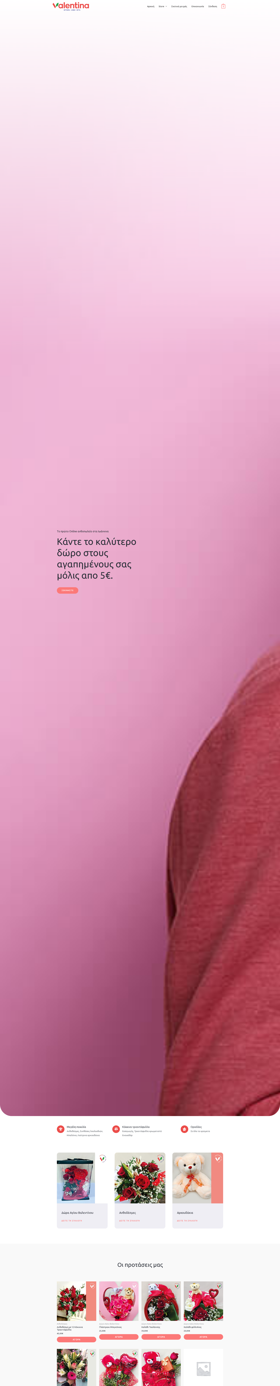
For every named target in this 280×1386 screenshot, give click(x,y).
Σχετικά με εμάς (179, 6)
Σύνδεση (212, 6)
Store (161, 6)
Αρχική (150, 6)
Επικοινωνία (197, 6)
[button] (67, 590)
